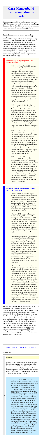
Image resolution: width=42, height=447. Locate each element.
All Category (15, 347)
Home (8, 347)
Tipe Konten (32, 347)
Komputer (23, 347)
